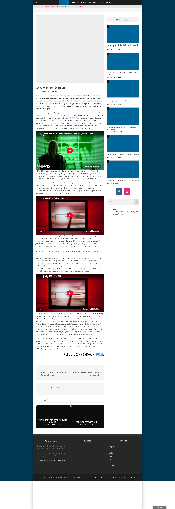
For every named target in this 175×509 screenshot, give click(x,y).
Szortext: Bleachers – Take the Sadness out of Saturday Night (53, 372)
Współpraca (110, 2)
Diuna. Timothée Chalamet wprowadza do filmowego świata (86, 372)
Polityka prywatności (58, 461)
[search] (136, 202)
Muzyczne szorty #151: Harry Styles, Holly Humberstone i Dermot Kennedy (123, 101)
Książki (92, 2)
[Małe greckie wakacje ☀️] (123, 220)
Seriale (73, 2)
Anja (38, 91)
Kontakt (39, 461)
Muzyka (63, 2)
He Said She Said (73, 118)
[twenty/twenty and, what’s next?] (134, 222)
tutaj (99, 354)
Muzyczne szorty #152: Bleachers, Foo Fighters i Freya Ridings (123, 73)
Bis (100, 2)
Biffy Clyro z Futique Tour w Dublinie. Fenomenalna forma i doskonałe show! (122, 128)
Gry (109, 459)
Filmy (83, 2)
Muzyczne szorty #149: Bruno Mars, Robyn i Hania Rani (123, 180)
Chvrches (38, 360)
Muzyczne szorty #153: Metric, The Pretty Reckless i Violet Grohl (66, 6)
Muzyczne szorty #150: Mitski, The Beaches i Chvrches (123, 155)
